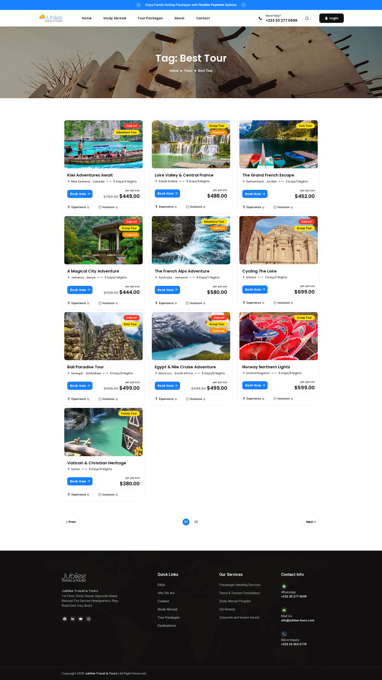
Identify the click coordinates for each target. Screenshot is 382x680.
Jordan (271, 181)
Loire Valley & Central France (184, 175)
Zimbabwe (93, 373)
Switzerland (255, 181)
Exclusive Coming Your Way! (191, 5)
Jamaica (77, 277)
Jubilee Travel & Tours (101, 673)
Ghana (251, 277)
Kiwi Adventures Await (90, 175)
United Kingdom (258, 373)
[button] (138, 5)
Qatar (75, 469)
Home (87, 18)
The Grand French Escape (268, 175)
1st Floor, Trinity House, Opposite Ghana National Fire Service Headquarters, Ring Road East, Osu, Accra (90, 600)
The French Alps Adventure (182, 271)
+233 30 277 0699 (281, 20)
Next (310, 522)
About (179, 18)
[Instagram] (89, 619)
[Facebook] (65, 619)
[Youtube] (81, 619)
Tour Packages (150, 18)
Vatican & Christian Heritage (96, 463)
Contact (203, 18)
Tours (188, 71)
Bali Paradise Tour (85, 367)
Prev (72, 522)
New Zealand (80, 181)
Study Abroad (114, 18)
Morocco (165, 373)
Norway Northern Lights (266, 367)
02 (196, 522)
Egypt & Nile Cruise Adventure (185, 367)
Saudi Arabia (168, 181)
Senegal (77, 373)
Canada (98, 181)
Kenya (91, 277)
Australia (165, 277)
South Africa (183, 373)
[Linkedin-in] (73, 619)
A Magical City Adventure (93, 271)
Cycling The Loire (259, 271)
